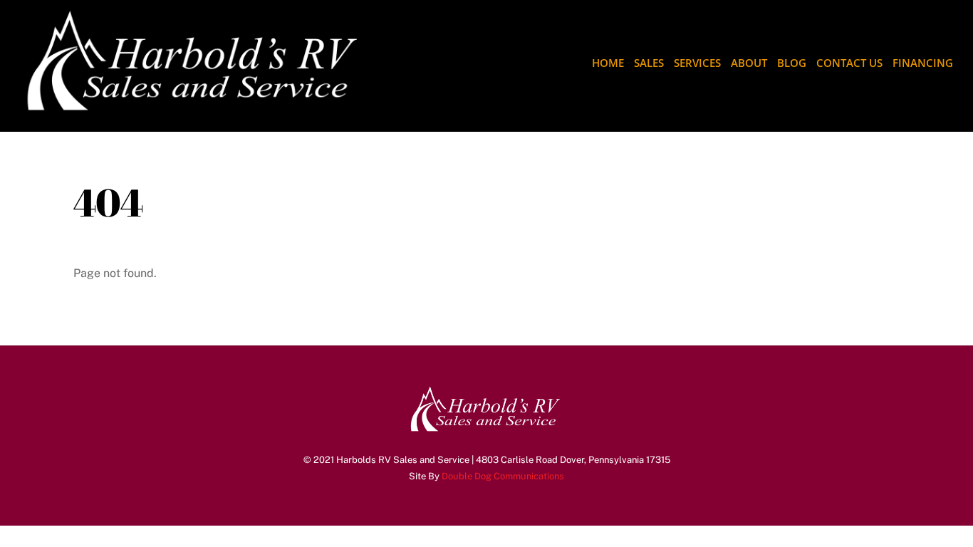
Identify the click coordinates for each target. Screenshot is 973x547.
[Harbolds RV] (194, 111)
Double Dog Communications (503, 476)
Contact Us (849, 63)
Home (608, 63)
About (749, 63)
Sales (649, 63)
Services (697, 63)
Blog (791, 63)
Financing (923, 63)
